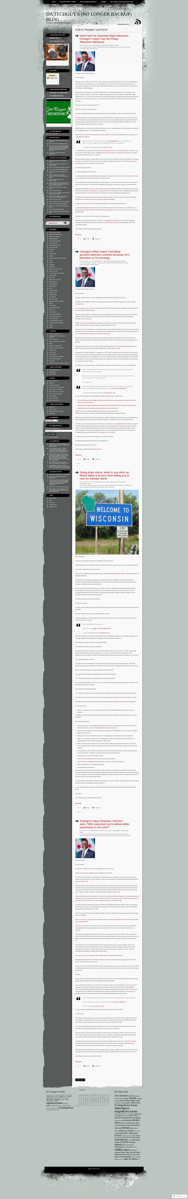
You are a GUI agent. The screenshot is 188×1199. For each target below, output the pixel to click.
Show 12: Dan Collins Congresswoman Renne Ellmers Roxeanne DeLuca (58, 197)
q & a (135, 1147)
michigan (86, 487)
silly (131, 1154)
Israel (130, 1131)
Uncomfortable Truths (51, 1109)
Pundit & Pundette (53, 290)
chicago (94, 47)
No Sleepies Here (53, 281)
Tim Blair (51, 324)
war (58, 1109)
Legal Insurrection (53, 271)
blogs (52, 1096)
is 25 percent (92, 314)
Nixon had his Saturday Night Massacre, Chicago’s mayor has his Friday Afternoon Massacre (104, 38)
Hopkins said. (113, 419)
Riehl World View (53, 294)
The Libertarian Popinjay (55, 314)
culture (69, 1096)
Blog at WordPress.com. (94, 1168)
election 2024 (109, 481)
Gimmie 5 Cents (53, 409)
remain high (85, 873)
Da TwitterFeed (55, 131)
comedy (117, 1101)
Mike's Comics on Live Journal (56, 391)
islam (126, 1131)
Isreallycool (51, 266)
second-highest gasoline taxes (98, 725)
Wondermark (52, 413)
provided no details (116, 890)
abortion (131, 1096)
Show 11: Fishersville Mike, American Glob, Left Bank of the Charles (59, 193)
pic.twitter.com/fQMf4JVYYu (120, 1002)
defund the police (115, 262)
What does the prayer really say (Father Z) (59, 363)
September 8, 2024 (105, 633)
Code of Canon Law (53, 339)
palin (125, 1147)
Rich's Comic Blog (53, 398)
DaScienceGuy (52, 372)
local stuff (62, 1099)
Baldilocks (137, 1096)
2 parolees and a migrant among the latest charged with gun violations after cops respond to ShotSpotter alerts (106, 405)
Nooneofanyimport (53, 284)
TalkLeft (51, 303)
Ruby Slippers (52, 296)
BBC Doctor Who (53, 380)
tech (57, 1108)
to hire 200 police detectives (114, 919)
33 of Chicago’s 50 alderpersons (88, 323)
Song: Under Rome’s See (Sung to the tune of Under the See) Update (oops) (59, 458)
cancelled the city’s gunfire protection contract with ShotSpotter (98, 199)
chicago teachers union (115, 47)
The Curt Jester (53, 312)
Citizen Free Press (53, 243)
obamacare (119, 1147)
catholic (61, 1096)
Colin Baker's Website (54, 385)
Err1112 (51, 251)
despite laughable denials (86, 207)
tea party (133, 1156)
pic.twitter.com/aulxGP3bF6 (119, 388)
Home (54, 1)
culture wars (135, 1103)
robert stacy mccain (128, 1152)
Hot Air (50, 260)
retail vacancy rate (102, 210)
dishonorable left (125, 1115)
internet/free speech (52, 1099)
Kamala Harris (128, 485)
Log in (50, 500)
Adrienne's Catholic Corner (55, 234)
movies (129, 1140)
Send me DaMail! (51, 434)
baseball (48, 1096)
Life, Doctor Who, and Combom (56, 273)
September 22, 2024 (109, 393)
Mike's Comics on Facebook (56, 389)
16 (85, 1099)
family (116, 1125)
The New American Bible (55, 358)
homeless (126, 834)
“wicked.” (120, 1037)
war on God (121, 1159)
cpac (128, 1103)
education (104, 45)
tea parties (52, 1108)
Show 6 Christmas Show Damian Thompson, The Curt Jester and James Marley (58, 176)
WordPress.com (53, 506)
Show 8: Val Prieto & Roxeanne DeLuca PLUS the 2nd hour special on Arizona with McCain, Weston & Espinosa (59, 184)
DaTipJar (103, 1)
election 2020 (125, 1123)
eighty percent (104, 190)
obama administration (128, 1145)
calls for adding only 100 (81, 921)
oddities (56, 1100)
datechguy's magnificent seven (126, 1110)
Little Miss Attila (52, 275)
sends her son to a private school (115, 152)
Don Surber (52, 249)
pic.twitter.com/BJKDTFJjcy (103, 628)
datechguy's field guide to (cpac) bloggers (124, 1114)
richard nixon (94, 48)
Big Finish (51, 383)
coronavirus (118, 1103)
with (99, 955)
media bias (128, 1137)
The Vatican (52, 360)
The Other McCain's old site (55, 320)
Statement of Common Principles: (73, 4)
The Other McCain (53, 318)
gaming (66, 1097)
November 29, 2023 (98, 1006)
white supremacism (116, 835)
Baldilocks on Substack (54, 236)
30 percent (97, 1043)
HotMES (51, 262)
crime (104, 261)
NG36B (125, 1142)
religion (126, 1150)
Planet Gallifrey (52, 286)
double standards (133, 1118)
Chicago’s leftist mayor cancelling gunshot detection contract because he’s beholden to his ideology (105, 254)
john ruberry (83, 48)
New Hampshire (93, 487)
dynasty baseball (119, 1120)
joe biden (120, 1133)
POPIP (50, 288)
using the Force (117, 701)
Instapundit (51, 264)
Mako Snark (52, 277)
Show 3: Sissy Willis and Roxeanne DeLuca (59, 167)
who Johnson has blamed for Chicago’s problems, (97, 134)
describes (86, 959)
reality (118, 1149)
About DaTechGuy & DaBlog (68, 1)
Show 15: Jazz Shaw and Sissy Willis (58, 203)
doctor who (49, 1097)
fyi (128, 1125)
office (93, 210)
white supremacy (126, 835)
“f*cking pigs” (101, 432)
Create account (52, 498)
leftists (88, 48)
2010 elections (121, 1095)
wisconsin (111, 487)
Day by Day (52, 407)
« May (76, 1105)
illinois (128, 47)
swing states (101, 487)
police (96, 264)
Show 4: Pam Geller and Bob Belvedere (58, 169)
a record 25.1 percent (130, 1041)
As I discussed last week (81, 308)
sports (135, 1154)
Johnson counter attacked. (127, 987)
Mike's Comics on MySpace (55, 393)
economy (54, 1097)
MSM (134, 1140)
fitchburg (121, 1125)
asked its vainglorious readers (117, 573)
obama (118, 1144)
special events (67, 1105)
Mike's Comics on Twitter (55, 279)
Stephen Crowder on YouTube (56, 301)
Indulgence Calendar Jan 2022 (56, 348)
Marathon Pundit (96, 229)
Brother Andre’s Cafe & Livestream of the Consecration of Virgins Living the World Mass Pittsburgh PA (59, 450)
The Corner (52, 309)
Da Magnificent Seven (126, 1105)
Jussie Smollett (99, 900)
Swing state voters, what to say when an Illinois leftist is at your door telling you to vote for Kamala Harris (104, 475)
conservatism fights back (129, 1101)
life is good (117, 1137)
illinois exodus (105, 485)
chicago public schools (103, 47)
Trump (106, 487)
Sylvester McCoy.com (54, 400)
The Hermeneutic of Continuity (56, 356)
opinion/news (118, 261)
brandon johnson (87, 47)
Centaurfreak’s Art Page (54, 240)
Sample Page (56, 4)
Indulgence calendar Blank (55, 345)
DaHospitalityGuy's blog (54, 245)
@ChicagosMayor (113, 141)
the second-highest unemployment (92, 761)
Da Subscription (55, 425)
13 (102, 1096)
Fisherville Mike (52, 253)
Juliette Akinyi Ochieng (127, 1135)
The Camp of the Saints (54, 307)
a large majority (92, 190)
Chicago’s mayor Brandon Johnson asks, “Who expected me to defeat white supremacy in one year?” (104, 824)
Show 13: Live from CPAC (55, 199)
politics (117, 45)
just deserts (136, 1136)
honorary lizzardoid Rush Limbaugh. (57, 258)
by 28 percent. (84, 881)
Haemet (51, 256)
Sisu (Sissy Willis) (53, 299)
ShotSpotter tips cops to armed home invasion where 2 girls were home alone (97, 408)
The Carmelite (52, 352)
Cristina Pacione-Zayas (124, 426)
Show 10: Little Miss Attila (55, 190)
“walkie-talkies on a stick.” (114, 348)
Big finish (121, 1098)
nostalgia (132, 1142)
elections (115, 481)
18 (94, 1099)
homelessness (83, 835)
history (124, 47)
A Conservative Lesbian (54, 232)
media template (135, 1137)
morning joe (121, 1139)
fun (63, 1098)
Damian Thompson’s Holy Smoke (57, 341)
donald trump (120, 1118)
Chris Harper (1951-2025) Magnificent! (58, 143)
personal (65, 1103)
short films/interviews (57, 1105)
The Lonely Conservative (55, 316)
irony (121, 1130)
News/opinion (110, 45)
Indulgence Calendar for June (61, 463)
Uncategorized (65, 1108)
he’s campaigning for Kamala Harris (111, 220)
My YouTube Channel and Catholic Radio (122, 1)
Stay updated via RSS (123, 24)
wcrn (138, 1159)
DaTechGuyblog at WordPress (88, 1)
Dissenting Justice (53, 247)
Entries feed (52, 502)
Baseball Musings (53, 238)
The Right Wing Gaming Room (56, 322)
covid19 (123, 1103)
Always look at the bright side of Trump (55, 1095)
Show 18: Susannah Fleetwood (56, 209)
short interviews (124, 1154)
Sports (47, 1108)
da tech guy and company (103, 262)
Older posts (80, 1080)
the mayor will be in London (110, 222)
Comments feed (53, 504)
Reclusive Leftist (53, 292)
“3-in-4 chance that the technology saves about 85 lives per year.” (93, 333)
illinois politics (113, 485)
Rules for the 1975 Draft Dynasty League (59, 486)
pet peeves (130, 1147)
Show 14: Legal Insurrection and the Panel (59, 201)
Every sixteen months (95, 735)
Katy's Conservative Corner (55, 268)
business (101, 830)
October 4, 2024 (107, 147)
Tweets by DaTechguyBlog (51, 133)
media (67, 1099)
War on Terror (130, 1159)
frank (125, 1125)
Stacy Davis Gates (106, 150)
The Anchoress (52, 305)
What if (50, 327)
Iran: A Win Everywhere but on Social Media (59, 474)
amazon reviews (68, 1095)
